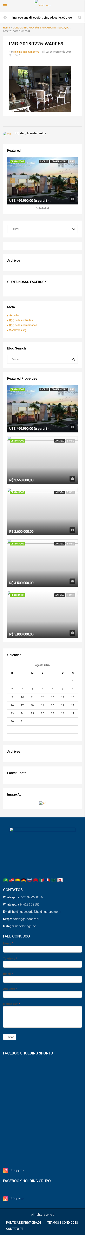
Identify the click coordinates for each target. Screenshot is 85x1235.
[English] (11, 879)
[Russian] (29, 879)
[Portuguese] (5, 879)
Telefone (10, 958)
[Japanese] (60, 879)
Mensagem (11, 1003)
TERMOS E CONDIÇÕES (62, 1222)
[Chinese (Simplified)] (35, 879)
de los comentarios (23, 325)
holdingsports (16, 1170)
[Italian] (41, 879)
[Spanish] (17, 879)
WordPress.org (17, 330)
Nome (8, 943)
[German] (23, 879)
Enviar (10, 1037)
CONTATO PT (14, 1228)
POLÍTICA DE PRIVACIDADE (23, 1222)
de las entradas (21, 320)
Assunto (10, 988)
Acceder (14, 315)
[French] (47, 879)
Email (8, 973)
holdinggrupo (16, 1198)
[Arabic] (53, 879)
